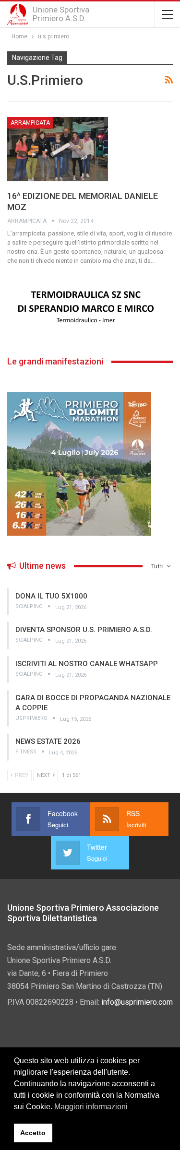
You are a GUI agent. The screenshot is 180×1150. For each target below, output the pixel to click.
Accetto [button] (33, 1133)
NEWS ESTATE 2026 (48, 741)
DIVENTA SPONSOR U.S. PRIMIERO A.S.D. (83, 629)
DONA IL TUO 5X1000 (51, 596)
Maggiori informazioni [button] (91, 1107)
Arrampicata (30, 122)
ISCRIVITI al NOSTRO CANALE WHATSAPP (86, 663)
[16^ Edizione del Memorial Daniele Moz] (57, 149)
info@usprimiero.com (137, 1002)
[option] (90, 307)
